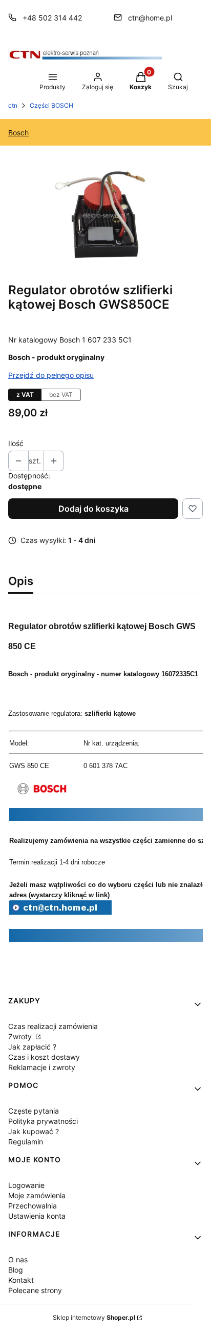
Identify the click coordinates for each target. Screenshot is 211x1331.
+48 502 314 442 (52, 17)
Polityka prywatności (43, 1121)
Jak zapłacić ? (32, 1046)
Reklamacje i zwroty (41, 1067)
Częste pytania (33, 1110)
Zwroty (21, 1036)
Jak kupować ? (33, 1131)
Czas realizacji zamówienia (53, 1026)
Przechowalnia (32, 1205)
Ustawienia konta (37, 1216)
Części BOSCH (51, 105)
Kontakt (21, 1280)
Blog (15, 1269)
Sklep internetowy (94, 1317)
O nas (18, 1259)
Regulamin (25, 1141)
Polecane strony (35, 1290)
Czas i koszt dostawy (44, 1057)
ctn (12, 105)
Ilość (16, 443)
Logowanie (26, 1185)
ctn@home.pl (150, 17)
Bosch (18, 132)
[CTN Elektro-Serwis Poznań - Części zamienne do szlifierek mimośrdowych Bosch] (60, 911)
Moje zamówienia (37, 1195)
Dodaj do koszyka (93, 508)
